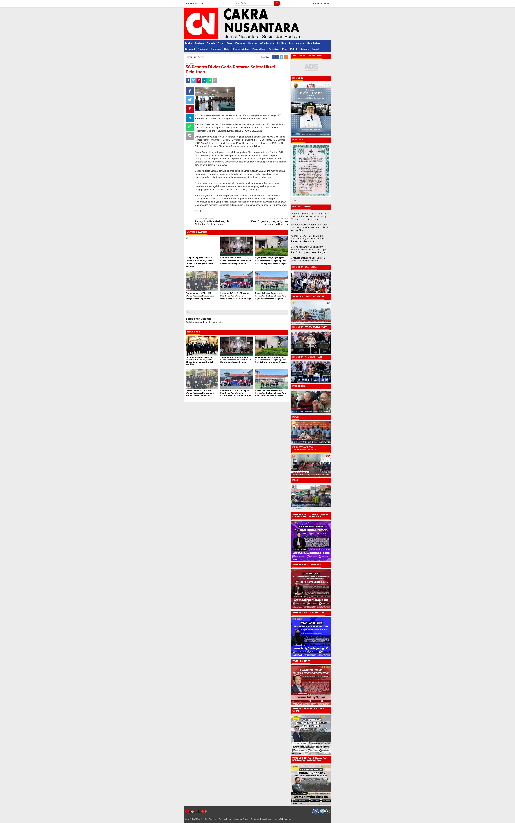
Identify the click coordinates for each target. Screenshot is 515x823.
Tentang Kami (225, 819)
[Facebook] (275, 57)
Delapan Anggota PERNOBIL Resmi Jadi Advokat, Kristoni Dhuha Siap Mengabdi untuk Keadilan (200, 360)
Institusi (194, 76)
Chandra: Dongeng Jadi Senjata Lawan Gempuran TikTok (308, 259)
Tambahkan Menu (320, 3)
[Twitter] (281, 57)
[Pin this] (198, 80)
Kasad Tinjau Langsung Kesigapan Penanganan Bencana (269, 221)
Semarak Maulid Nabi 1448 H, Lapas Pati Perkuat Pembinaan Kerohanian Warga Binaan (235, 261)
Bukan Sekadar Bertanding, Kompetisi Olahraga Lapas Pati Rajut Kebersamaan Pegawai (270, 296)
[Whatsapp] (209, 80)
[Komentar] (215, 80)
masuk (201, 322)
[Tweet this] (193, 80)
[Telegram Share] (204, 80)
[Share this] (188, 80)
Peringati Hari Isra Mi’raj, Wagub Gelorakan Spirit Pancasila (212, 221)
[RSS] (286, 57)
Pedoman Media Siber (261, 819)
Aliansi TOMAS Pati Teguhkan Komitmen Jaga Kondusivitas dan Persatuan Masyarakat (308, 239)
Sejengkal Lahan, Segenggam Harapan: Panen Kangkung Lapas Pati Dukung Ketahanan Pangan (271, 261)
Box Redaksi (210, 819)
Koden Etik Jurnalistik (283, 819)
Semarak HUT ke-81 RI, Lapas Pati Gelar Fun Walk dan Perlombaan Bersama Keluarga (235, 296)
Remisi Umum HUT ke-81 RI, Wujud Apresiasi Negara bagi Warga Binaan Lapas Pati (200, 296)
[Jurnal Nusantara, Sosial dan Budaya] (242, 23)
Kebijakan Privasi (241, 819)
